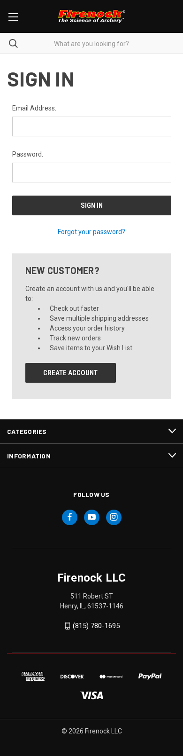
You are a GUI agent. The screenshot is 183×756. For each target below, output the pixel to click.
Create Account (70, 373)
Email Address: (34, 108)
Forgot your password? (91, 232)
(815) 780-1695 (96, 626)
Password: (27, 154)
